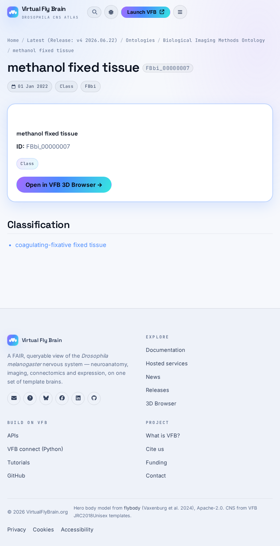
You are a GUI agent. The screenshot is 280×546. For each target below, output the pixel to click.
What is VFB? (163, 435)
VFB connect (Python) (35, 449)
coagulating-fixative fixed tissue (60, 244)
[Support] (13, 398)
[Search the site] (94, 12)
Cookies (43, 529)
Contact (156, 475)
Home (13, 40)
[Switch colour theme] (111, 12)
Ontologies (140, 40)
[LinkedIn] (78, 398)
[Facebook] (62, 398)
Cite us (155, 449)
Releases (157, 390)
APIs (13, 435)
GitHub (16, 475)
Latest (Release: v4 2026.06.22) (72, 40)
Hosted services (167, 363)
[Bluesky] (45, 398)
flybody (132, 508)
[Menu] (180, 12)
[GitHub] (94, 398)
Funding (156, 462)
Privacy (16, 529)
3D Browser (161, 403)
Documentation (165, 350)
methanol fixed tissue (43, 50)
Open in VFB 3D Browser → (64, 184)
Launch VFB (141, 12)
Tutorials (18, 462)
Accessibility (77, 529)
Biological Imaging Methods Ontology (214, 40)
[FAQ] (29, 398)
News (153, 377)
